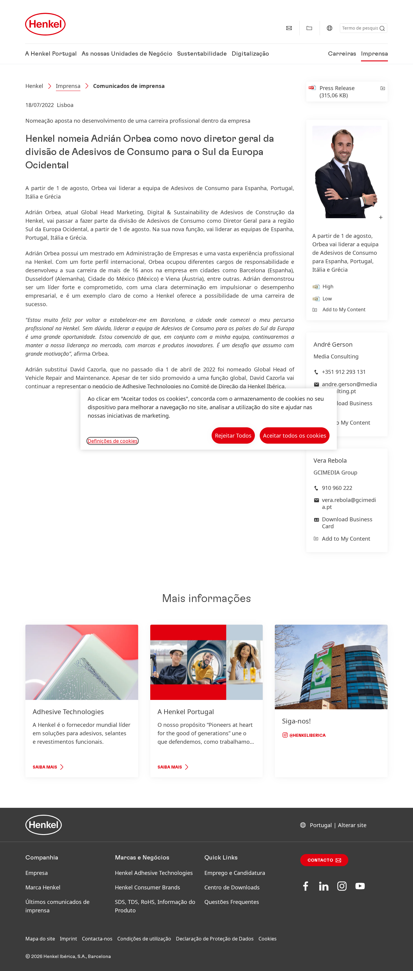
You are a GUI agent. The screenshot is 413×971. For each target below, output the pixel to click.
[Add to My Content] (382, 92)
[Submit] (382, 28)
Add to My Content (344, 309)
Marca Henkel (42, 887)
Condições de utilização (144, 938)
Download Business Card (347, 407)
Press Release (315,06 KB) (337, 91)
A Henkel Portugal (51, 54)
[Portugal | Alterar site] (329, 28)
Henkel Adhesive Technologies (154, 872)
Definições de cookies (113, 441)
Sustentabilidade (202, 54)
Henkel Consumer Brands (147, 887)
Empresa (36, 872)
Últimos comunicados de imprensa (57, 906)
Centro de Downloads (232, 887)
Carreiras (342, 54)
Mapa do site (40, 938)
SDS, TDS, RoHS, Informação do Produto (155, 906)
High (328, 286)
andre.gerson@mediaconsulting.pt (349, 387)
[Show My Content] (309, 28)
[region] (208, 419)
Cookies (268, 938)
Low (327, 298)
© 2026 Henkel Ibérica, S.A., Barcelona (68, 956)
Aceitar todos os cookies (294, 435)
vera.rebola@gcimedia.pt (349, 503)
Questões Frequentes (231, 901)
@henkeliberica (307, 735)
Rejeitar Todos (233, 435)
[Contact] (289, 28)
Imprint (68, 938)
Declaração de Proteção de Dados (215, 938)
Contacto (320, 860)
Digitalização (250, 54)
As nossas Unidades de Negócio (127, 54)
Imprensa (374, 54)
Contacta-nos (97, 938)
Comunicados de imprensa (129, 85)
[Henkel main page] (45, 24)
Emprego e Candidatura (234, 872)
